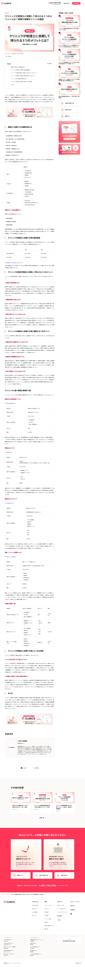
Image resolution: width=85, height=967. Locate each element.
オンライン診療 (48, 918)
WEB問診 (47, 915)
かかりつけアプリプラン (62, 912)
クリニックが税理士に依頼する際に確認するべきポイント (23, 75)
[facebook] (71, 914)
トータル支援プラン (62, 908)
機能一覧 (46, 929)
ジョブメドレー (8, 951)
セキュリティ (34, 915)
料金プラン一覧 (61, 905)
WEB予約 (47, 912)
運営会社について (7, 963)
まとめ (12, 84)
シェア (24, 768)
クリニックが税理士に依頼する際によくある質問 (21, 81)
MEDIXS (32, 941)
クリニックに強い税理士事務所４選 (18, 78)
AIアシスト (47, 908)
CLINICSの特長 (35, 905)
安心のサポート (35, 908)
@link (32, 955)
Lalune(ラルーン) (8, 944)
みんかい (6, 955)
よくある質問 (34, 912)
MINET (32, 951)
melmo (6, 941)
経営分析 (46, 922)
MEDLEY (6, 948)
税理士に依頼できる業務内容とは (18, 67)
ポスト (37, 768)
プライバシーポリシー (16, 963)
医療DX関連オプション (49, 925)
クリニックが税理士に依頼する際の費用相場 (20, 70)
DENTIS (32, 948)
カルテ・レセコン (48, 905)
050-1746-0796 (55, 3)
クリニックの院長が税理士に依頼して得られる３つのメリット (24, 72)
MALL (32, 944)
